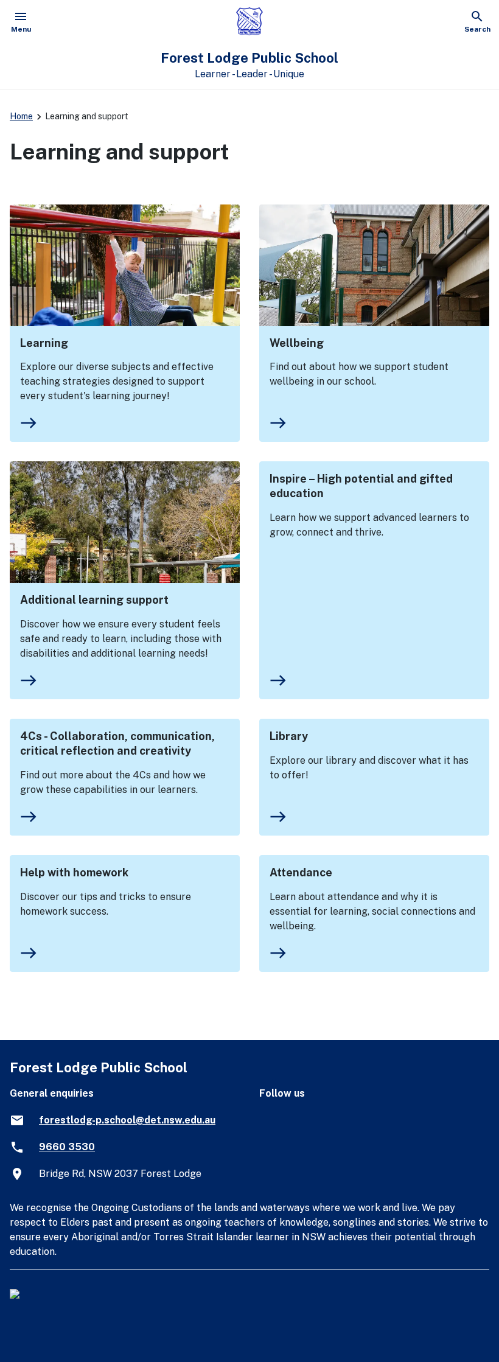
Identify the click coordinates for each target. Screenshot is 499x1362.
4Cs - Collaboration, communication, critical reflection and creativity (117, 743)
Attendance (301, 872)
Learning (44, 343)
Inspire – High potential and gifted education (361, 486)
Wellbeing (297, 343)
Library (289, 736)
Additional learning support (94, 599)
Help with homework (74, 872)
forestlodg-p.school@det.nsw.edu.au (127, 1120)
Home (21, 116)
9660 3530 (67, 1147)
